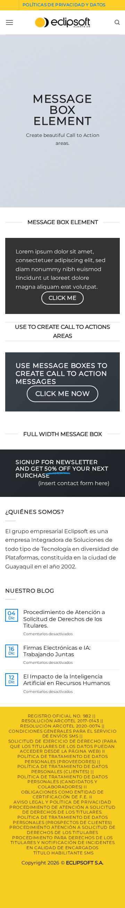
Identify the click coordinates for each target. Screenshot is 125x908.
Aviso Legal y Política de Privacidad (62, 802)
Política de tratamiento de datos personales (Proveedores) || (62, 759)
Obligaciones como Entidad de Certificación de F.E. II (62, 794)
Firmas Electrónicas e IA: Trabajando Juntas (56, 651)
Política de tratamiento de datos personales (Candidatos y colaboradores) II (62, 781)
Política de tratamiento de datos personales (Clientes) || (62, 769)
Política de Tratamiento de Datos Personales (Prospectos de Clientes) (62, 820)
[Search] (117, 22)
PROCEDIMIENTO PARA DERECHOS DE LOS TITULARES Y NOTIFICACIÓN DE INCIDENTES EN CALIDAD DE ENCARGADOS (62, 842)
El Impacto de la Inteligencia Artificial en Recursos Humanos (66, 679)
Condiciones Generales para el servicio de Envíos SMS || (62, 734)
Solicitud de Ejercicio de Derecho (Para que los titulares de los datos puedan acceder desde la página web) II (62, 746)
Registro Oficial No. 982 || (62, 716)
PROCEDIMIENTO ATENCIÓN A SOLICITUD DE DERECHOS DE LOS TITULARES (62, 830)
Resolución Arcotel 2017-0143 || (62, 720)
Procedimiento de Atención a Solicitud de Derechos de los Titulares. (64, 619)
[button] (9, 22)
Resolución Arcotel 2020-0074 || (62, 726)
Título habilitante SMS (63, 852)
